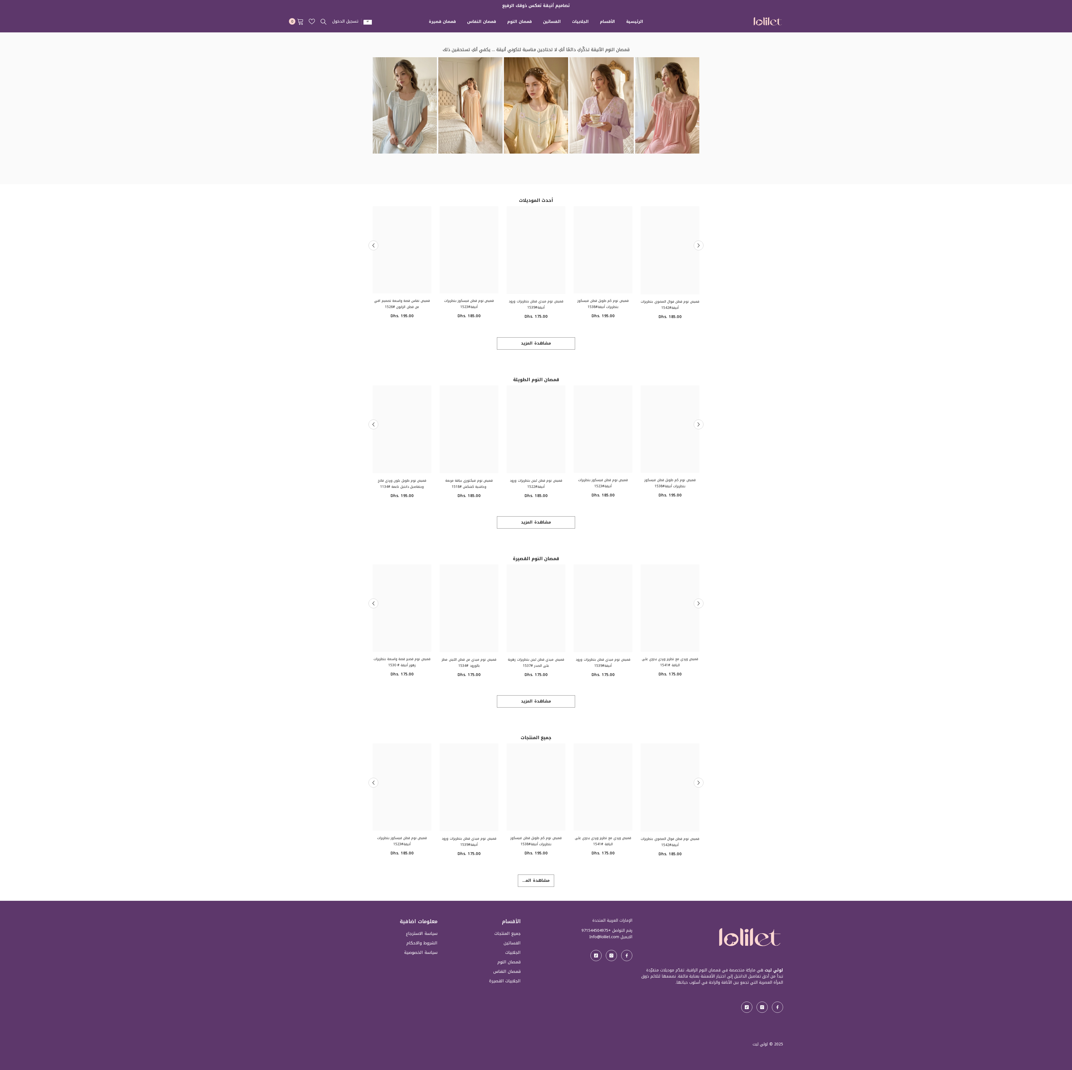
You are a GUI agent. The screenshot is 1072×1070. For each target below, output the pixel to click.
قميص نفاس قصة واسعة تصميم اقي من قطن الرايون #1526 (402, 304)
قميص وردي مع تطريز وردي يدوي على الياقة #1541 (670, 662)
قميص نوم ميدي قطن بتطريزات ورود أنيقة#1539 (536, 304)
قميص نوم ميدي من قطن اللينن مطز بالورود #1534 (469, 662)
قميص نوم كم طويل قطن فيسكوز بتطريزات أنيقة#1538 (602, 304)
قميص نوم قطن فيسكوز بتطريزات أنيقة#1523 (469, 304)
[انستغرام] (762, 1007)
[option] (670, 265)
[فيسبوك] (777, 1007)
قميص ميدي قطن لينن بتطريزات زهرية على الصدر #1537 (536, 662)
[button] (373, 245)
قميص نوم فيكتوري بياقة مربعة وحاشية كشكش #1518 (469, 483)
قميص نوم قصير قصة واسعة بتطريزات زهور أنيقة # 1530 (402, 662)
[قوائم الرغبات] (312, 21)
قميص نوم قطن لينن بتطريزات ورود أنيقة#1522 (536, 483)
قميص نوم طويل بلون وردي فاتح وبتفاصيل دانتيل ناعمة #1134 (402, 483)
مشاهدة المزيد (536, 343)
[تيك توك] (746, 1007)
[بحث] (323, 21)
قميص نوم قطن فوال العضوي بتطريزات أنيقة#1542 (670, 304)
